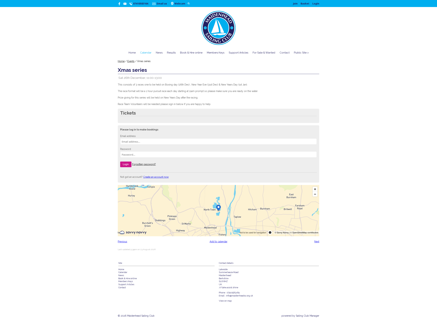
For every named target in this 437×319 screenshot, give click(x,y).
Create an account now (156, 177)
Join (295, 3)
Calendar (145, 52)
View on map (225, 301)
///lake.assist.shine (228, 287)
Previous (122, 241)
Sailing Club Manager (307, 315)
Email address (128, 136)
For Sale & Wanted (264, 52)
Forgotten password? (144, 164)
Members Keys (215, 52)
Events (131, 61)
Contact (285, 52)
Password (125, 149)
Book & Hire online (191, 52)
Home (132, 52)
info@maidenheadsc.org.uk (239, 295)
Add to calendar (218, 241)
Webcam (179, 3)
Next (316, 241)
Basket (305, 3)
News (159, 52)
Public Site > (301, 52)
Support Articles (238, 52)
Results (171, 52)
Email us (162, 3)
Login (315, 3)
